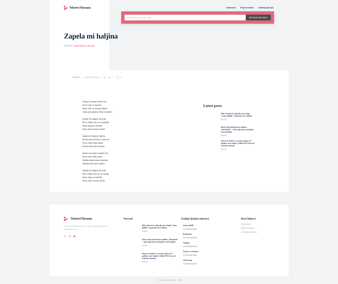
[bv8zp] (68, 77)
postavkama (177, 281)
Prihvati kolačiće (211, 280)
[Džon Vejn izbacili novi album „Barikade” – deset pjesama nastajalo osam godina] (211, 130)
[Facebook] (65, 236)
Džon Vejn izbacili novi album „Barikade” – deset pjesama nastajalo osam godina (237, 129)
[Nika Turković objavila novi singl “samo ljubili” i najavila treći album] (211, 117)
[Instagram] (70, 236)
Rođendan (187, 234)
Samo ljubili (188, 225)
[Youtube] (74, 236)
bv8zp (75, 77)
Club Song (187, 260)
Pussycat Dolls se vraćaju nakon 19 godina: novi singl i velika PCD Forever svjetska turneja (238, 143)
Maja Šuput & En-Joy (84, 46)
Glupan (186, 243)
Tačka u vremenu (190, 251)
